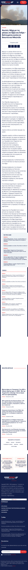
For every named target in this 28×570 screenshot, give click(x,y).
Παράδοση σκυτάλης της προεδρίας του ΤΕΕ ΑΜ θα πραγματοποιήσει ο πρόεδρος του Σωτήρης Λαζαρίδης (13, 309)
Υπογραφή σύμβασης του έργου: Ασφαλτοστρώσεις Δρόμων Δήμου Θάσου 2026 (14, 264)
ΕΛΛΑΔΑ (4, 27)
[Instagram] (15, 568)
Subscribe (23, 551)
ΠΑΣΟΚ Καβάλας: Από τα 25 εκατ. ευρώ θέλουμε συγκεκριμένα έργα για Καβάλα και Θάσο (12, 304)
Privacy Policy (13, 554)
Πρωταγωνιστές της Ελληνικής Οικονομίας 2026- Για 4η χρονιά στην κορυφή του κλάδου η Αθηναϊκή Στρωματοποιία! (14, 431)
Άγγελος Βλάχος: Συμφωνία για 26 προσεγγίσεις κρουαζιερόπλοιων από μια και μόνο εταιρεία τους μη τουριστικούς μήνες (15, 251)
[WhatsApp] (18, 46)
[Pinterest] (15, 46)
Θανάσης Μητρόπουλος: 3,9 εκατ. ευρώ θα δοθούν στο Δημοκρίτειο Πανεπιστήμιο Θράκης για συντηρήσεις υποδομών (15, 240)
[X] (12, 46)
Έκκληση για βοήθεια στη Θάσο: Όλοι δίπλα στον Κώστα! (15, 245)
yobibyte (13, 565)
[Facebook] (9, 46)
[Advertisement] (14, 351)
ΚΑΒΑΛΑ (6, 237)
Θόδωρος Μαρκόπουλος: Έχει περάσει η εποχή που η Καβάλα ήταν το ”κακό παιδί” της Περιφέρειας (13, 315)
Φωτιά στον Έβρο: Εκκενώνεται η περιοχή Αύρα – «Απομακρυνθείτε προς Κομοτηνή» (7, 467)
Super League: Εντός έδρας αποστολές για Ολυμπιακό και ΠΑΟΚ (20, 465)
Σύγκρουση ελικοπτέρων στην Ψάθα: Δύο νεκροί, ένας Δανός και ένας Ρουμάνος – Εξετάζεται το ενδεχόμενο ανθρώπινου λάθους (13, 412)
